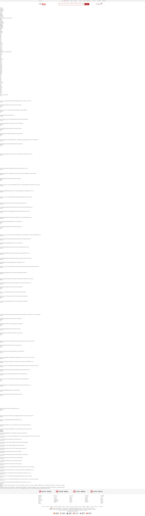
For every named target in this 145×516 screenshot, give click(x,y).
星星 (0, 84)
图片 (9, 488)
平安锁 (1, 89)
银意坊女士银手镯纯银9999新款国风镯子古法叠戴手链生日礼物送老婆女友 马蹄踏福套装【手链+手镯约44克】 (17, 278)
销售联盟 (75, 506)
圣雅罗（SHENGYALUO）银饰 (13, 485)
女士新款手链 (57, 485)
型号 (31, 488)
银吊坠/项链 (2, 23)
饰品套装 (1, 32)
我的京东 (75, 0)
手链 (0, 38)
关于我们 (43, 506)
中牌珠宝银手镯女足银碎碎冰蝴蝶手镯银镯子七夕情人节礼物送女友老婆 (11, 221)
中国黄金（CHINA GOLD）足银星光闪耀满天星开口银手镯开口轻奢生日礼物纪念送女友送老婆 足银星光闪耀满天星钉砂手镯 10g (19, 266)
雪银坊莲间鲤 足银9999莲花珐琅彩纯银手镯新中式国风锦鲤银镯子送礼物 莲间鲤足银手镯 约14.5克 (15, 369)
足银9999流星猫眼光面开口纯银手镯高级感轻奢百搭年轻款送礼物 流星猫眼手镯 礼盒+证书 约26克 (15, 211)
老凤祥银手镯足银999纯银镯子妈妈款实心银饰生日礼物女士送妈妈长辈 (11, 451)
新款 (0, 488)
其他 (0, 34)
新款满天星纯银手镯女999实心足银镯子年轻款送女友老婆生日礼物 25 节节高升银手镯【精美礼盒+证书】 (16, 217)
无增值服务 (1, 82)
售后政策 (86, 497)
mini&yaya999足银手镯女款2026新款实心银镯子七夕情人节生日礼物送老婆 (11, 123)
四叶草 (1, 87)
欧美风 (1, 72)
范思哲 (13, 488)
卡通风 (1, 70)
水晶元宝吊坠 (32, 485)
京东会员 (80, 0)
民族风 (1, 71)
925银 (1, 52)
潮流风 (1, 67)
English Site (96, 506)
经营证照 (85, 510)
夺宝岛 (102, 497)
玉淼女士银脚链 (62, 485)
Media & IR (101, 506)
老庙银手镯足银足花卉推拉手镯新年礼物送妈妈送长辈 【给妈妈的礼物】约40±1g (12, 262)
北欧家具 (36, 488)
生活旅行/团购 (40, 499)
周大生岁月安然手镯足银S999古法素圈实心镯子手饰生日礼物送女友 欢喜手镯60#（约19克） (14, 168)
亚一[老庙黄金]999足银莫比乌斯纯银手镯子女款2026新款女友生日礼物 (10, 128)
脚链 (0, 36)
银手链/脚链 (4, 18)
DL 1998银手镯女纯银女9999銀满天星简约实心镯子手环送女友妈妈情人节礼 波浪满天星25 (14, 301)
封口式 (1, 45)
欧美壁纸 (39, 488)
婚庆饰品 (1, 31)
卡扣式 (1, 46)
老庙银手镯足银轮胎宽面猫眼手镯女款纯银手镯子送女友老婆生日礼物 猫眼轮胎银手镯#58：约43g (15, 253)
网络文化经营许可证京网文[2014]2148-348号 (76, 509)
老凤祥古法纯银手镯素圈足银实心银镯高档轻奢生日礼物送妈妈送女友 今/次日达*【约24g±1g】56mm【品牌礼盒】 (17, 357)
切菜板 (42, 488)
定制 (0, 80)
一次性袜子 (16, 488)
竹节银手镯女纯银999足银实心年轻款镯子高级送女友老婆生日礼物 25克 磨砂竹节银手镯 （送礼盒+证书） (16, 258)
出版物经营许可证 (65, 509)
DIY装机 (102, 498)
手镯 (0, 40)
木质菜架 (25, 488)
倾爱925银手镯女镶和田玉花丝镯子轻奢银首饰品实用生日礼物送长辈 (10, 178)
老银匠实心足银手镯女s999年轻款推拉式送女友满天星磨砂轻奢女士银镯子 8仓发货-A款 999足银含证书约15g (16, 415)
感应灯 (5, 488)
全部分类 (1, 7)
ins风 (1, 64)
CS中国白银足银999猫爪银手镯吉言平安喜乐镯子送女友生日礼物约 (10, 328)
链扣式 (1, 48)
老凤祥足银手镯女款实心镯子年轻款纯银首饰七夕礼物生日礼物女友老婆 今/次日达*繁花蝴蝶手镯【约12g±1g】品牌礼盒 (18, 173)
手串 (0, 37)
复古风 (1, 66)
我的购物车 (99, 4)
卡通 (0, 93)
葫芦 (0, 92)
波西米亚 (1, 65)
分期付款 (70, 499)
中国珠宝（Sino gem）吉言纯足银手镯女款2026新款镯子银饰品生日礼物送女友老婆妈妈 (13, 110)
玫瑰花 (1, 91)
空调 (29, 488)
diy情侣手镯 (5, 485)
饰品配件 (1, 27)
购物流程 (39, 497)
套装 (0, 41)
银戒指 (1, 24)
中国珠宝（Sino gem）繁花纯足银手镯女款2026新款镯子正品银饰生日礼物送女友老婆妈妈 (14, 296)
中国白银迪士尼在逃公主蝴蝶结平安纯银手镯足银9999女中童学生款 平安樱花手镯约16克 (13, 373)
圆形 (0, 88)
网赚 (34, 488)
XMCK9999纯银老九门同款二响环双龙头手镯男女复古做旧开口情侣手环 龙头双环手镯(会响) (14, 119)
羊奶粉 (44, 488)
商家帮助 (59, 506)
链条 (0, 85)
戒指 (0, 29)
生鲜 (8, 488)
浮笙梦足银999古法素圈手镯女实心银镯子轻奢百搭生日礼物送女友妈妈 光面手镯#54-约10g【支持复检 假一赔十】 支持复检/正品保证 (20, 314)
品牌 (32, 488)
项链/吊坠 (1, 28)
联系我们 (47, 506)
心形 (0, 83)
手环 (0, 39)
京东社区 (79, 506)
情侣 (0, 78)
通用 (0, 79)
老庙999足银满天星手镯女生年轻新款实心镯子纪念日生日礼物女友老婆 (11, 318)
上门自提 (55, 497)
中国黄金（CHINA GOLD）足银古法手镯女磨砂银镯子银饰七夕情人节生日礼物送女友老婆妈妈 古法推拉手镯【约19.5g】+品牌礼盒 (20, 184)
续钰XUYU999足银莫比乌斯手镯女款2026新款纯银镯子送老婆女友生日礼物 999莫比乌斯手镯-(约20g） (15, 238)
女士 (0, 77)
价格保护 (86, 498)
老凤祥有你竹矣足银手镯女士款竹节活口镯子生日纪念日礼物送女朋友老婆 (11, 457)
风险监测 (83, 506)
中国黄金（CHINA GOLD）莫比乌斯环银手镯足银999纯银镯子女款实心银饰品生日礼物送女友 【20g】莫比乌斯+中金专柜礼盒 (19, 365)
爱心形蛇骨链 (52, 485)
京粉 (11, 488)
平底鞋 (3, 488)
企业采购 (84, 0)
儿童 (0, 76)
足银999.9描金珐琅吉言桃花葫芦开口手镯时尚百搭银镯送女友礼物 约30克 (11, 394)
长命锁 (1, 42)
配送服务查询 (56, 499)
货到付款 (70, 497)
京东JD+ (102, 503)
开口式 (1, 47)
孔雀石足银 (27, 485)
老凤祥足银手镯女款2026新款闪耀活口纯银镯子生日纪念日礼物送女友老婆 (11, 133)
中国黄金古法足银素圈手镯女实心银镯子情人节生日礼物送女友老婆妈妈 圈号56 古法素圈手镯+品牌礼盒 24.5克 (17, 190)
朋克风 (1, 73)
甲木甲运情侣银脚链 (21, 485)
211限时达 (55, 498)
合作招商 (55, 506)
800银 (1, 53)
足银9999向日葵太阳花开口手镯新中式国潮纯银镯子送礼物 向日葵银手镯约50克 (12, 351)
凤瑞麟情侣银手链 (41, 485)
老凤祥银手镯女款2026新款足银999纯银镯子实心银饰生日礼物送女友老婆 (11, 143)
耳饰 (0, 30)
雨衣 (6, 488)
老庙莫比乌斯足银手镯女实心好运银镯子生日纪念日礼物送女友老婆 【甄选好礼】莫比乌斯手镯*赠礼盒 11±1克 (16, 361)
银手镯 (1, 20)
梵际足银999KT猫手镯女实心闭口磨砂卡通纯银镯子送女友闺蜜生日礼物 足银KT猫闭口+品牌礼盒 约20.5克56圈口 (17, 341)
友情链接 (71, 506)
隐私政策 (87, 506)
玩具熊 (49, 488)
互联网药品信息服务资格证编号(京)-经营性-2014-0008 (77, 508)
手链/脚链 (1, 26)
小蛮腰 (1, 86)
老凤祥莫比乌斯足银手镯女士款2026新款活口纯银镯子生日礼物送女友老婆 (11, 323)
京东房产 (19, 488)
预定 (28, 488)
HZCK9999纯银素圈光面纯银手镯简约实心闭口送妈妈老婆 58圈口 (10, 390)
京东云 (77, 511)
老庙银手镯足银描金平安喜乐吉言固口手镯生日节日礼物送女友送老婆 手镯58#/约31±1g (13, 203)
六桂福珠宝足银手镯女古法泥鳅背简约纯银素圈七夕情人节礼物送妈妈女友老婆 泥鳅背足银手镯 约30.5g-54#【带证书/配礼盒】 (19, 139)
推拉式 (1, 49)
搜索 (87, 4)
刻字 (0, 81)
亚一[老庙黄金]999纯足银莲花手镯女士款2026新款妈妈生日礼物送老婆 (10, 226)
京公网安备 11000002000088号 (56, 508)
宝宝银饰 (1, 21)
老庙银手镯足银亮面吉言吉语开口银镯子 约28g (7, 115)
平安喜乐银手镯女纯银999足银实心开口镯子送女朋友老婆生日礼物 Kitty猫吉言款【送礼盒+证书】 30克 (15, 282)
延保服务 (102, 499)
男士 (0, 75)
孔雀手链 (1, 485)
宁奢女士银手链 (46, 485)
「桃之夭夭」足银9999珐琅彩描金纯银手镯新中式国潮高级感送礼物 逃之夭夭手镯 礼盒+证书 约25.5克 (15, 482)
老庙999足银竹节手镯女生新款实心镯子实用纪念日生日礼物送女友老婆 (11, 345)
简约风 (1, 69)
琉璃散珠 (35, 485)
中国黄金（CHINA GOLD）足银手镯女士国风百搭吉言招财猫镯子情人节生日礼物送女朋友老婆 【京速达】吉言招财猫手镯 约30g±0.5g (20, 234)
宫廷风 (1, 68)
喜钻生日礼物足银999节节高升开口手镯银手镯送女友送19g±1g (9, 408)
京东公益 (91, 506)
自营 (0, 112)
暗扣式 (1, 44)
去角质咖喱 (22, 488)
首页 (0, 18)
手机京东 (89, 0)
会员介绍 (39, 498)
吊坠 (0, 35)
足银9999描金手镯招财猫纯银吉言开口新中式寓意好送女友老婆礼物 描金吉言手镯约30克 (13, 272)
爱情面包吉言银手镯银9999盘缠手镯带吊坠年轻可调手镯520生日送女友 (11, 419)
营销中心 (63, 506)
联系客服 (39, 503)
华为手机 (46, 488)
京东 (46, 4)
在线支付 (70, 498)
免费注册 (67, 0)
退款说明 (86, 499)
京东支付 (73, 511)
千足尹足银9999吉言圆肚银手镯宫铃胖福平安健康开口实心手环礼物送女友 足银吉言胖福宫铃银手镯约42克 (16, 207)
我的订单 (71, 0)
